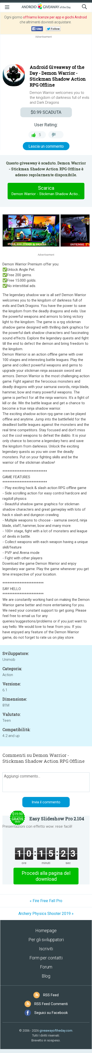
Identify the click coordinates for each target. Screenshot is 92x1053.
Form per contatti (46, 957)
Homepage (46, 930)
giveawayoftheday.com (55, 1030)
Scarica (48, 190)
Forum (46, 966)
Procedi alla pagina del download (46, 876)
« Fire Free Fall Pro (46, 900)
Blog (46, 976)
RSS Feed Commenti (51, 1004)
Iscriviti (46, 948)
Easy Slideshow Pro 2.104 (56, 819)
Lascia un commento (46, 146)
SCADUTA (46, 112)
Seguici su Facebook (51, 1012)
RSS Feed (51, 995)
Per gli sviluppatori (46, 939)
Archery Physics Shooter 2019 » (46, 913)
